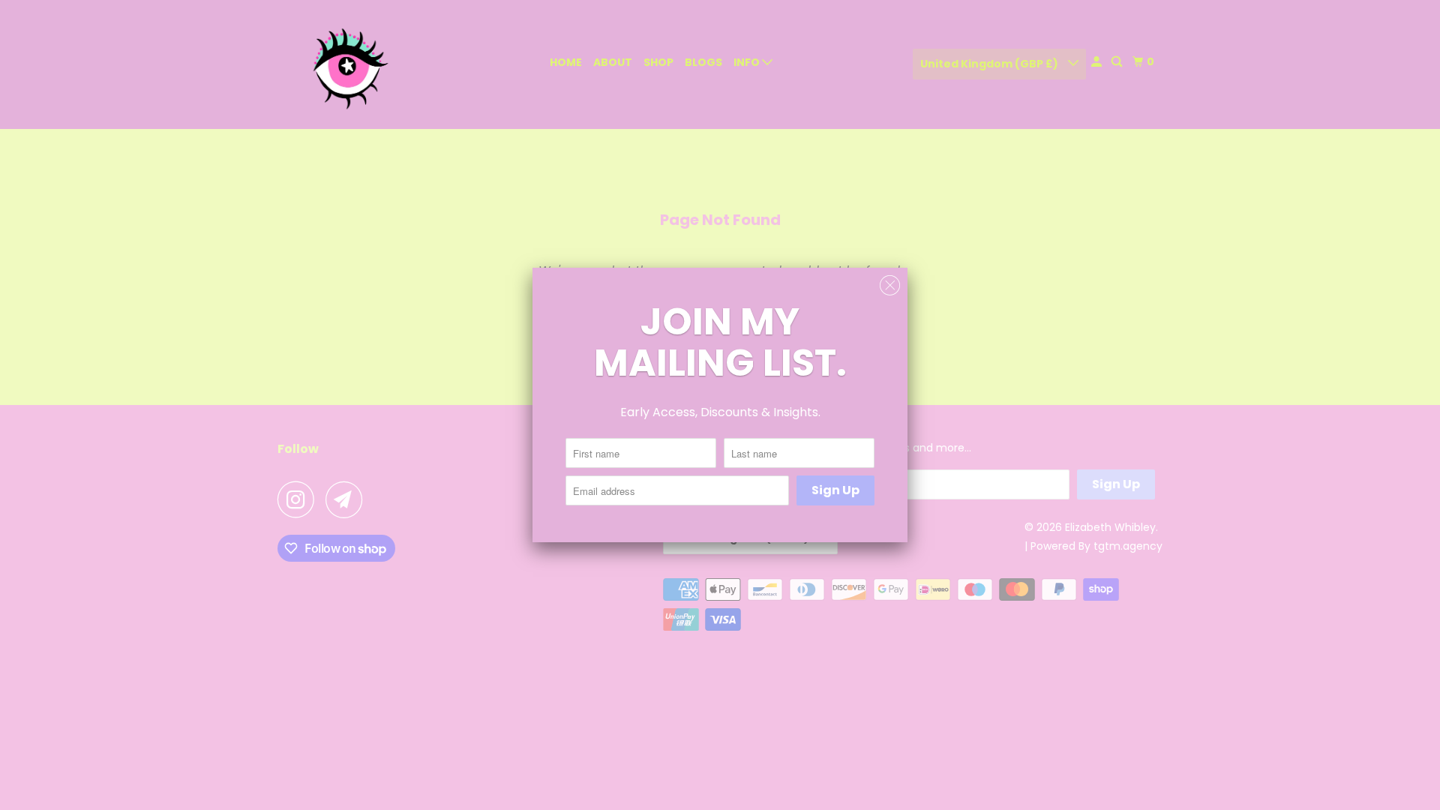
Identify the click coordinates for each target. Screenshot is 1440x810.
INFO (748, 62)
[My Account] (1097, 62)
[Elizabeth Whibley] (345, 64)
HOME (566, 62)
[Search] (1117, 62)
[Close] (890, 285)
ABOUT (612, 62)
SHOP (659, 62)
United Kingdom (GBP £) (990, 63)
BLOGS (703, 62)
